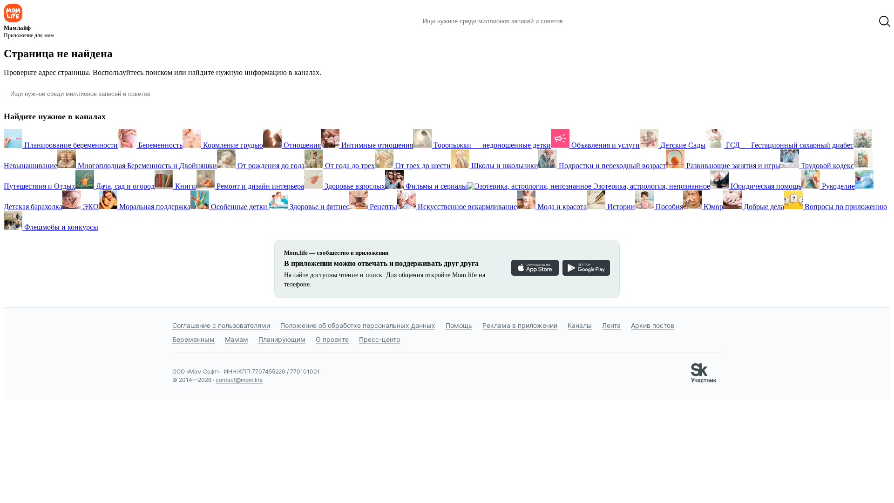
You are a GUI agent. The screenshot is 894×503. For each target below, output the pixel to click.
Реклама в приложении (519, 325)
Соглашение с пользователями (221, 325)
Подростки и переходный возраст (611, 166)
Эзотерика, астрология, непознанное (650, 186)
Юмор (712, 207)
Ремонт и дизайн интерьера (259, 186)
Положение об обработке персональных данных (357, 325)
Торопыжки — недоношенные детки (491, 145)
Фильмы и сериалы (435, 186)
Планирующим (281, 339)
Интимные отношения (376, 145)
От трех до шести (422, 166)
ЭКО (90, 207)
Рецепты (382, 207)
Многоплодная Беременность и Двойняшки (146, 166)
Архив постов (652, 325)
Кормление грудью (232, 145)
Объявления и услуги (604, 145)
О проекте (332, 339)
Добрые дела (763, 207)
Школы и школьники (503, 166)
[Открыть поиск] (884, 21)
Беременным (193, 339)
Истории (620, 207)
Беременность (159, 145)
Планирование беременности (70, 145)
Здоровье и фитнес (318, 207)
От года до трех (349, 166)
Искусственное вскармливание (466, 207)
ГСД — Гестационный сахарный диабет (788, 145)
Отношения (301, 145)
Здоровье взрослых (354, 186)
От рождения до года (270, 166)
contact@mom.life (239, 379)
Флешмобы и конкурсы (60, 227)
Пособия (668, 207)
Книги (184, 186)
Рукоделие (837, 186)
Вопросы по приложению (845, 207)
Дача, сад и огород (124, 186)
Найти (584, 21)
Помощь (459, 325)
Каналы (580, 325)
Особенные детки (239, 207)
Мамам (236, 339)
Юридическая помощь (765, 186)
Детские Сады (681, 145)
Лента (611, 325)
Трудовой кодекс (826, 166)
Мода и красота (561, 207)
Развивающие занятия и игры (732, 166)
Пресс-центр (379, 339)
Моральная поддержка (153, 207)
